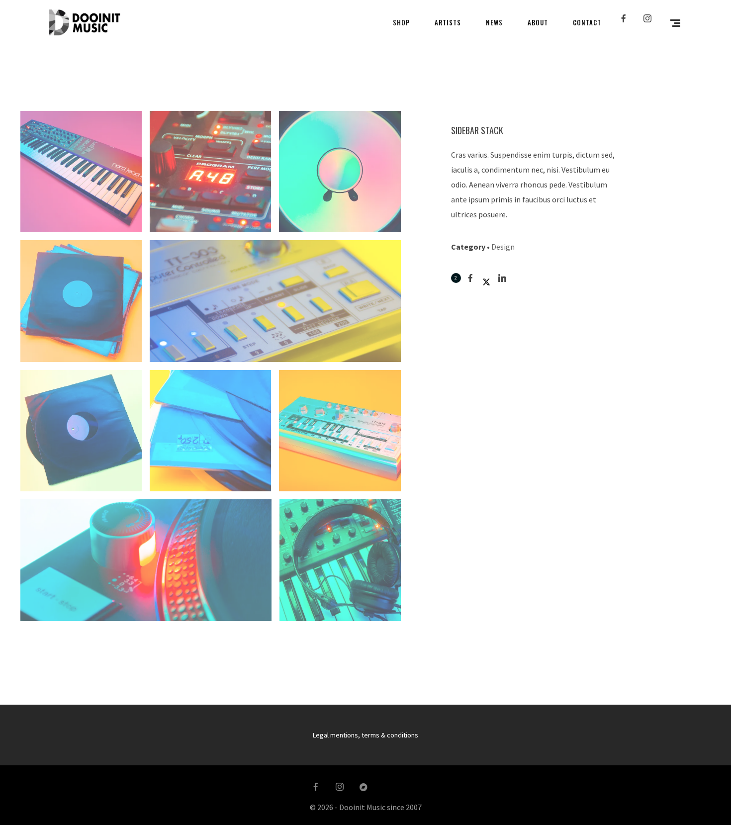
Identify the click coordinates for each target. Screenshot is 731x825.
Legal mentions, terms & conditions (365, 735)
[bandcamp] (363, 787)
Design (503, 247)
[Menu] (675, 22)
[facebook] (628, 22)
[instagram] (651, 22)
